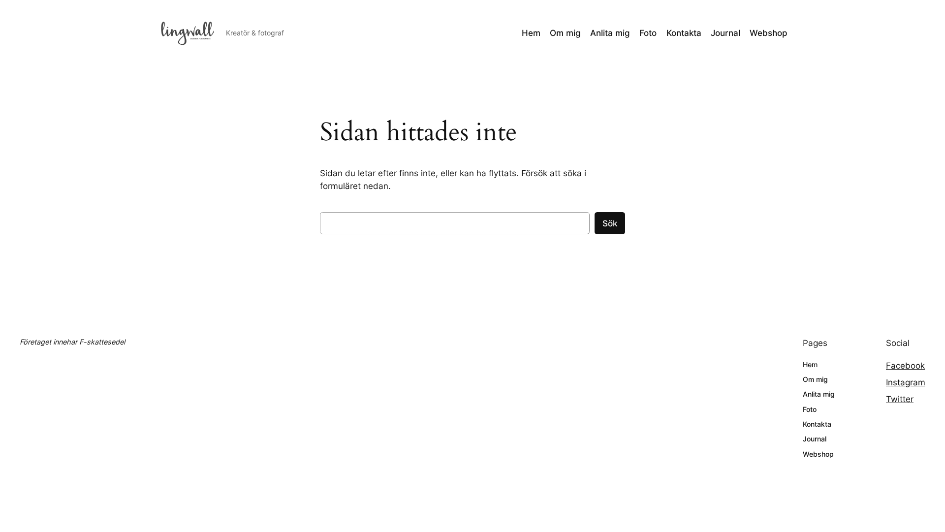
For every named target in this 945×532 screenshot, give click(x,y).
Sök (609, 223)
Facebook (905, 366)
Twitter (900, 399)
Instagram (905, 382)
